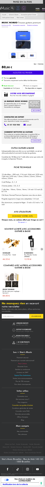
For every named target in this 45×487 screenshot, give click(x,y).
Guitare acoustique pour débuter (14, 452)
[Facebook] (8, 469)
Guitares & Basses (13, 14)
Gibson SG (6, 447)
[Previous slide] (3, 249)
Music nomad (20, 17)
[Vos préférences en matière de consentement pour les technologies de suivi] (41, 483)
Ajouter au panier (22, 72)
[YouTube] (37, 469)
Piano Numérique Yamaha (33, 452)
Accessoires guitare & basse (28, 14)
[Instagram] (27, 469)
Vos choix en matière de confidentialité (24, 480)
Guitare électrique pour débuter (22, 450)
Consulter (36, 141)
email (29, 125)
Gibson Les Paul (10, 444)
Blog (22, 420)
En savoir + (22, 222)
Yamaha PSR (27, 447)
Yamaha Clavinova (16, 447)
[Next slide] (41, 249)
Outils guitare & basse (8, 17)
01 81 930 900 (26, 337)
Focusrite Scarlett (37, 447)
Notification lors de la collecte (15, 484)
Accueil (4, 14)
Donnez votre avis (22, 216)
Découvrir (36, 110)
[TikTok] (17, 469)
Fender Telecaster (34, 444)
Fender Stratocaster (22, 444)
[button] (13, 55)
